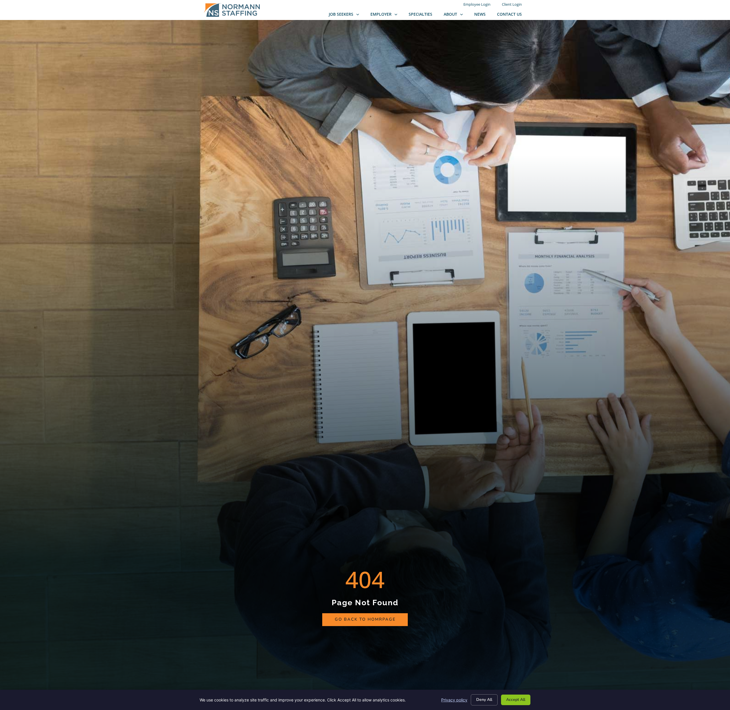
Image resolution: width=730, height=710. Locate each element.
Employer (386, 15)
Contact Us (512, 15)
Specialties (423, 15)
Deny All (484, 699)
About (456, 15)
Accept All (515, 699)
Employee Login (479, 5)
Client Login (515, 5)
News (482, 15)
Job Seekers (347, 15)
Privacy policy (454, 699)
